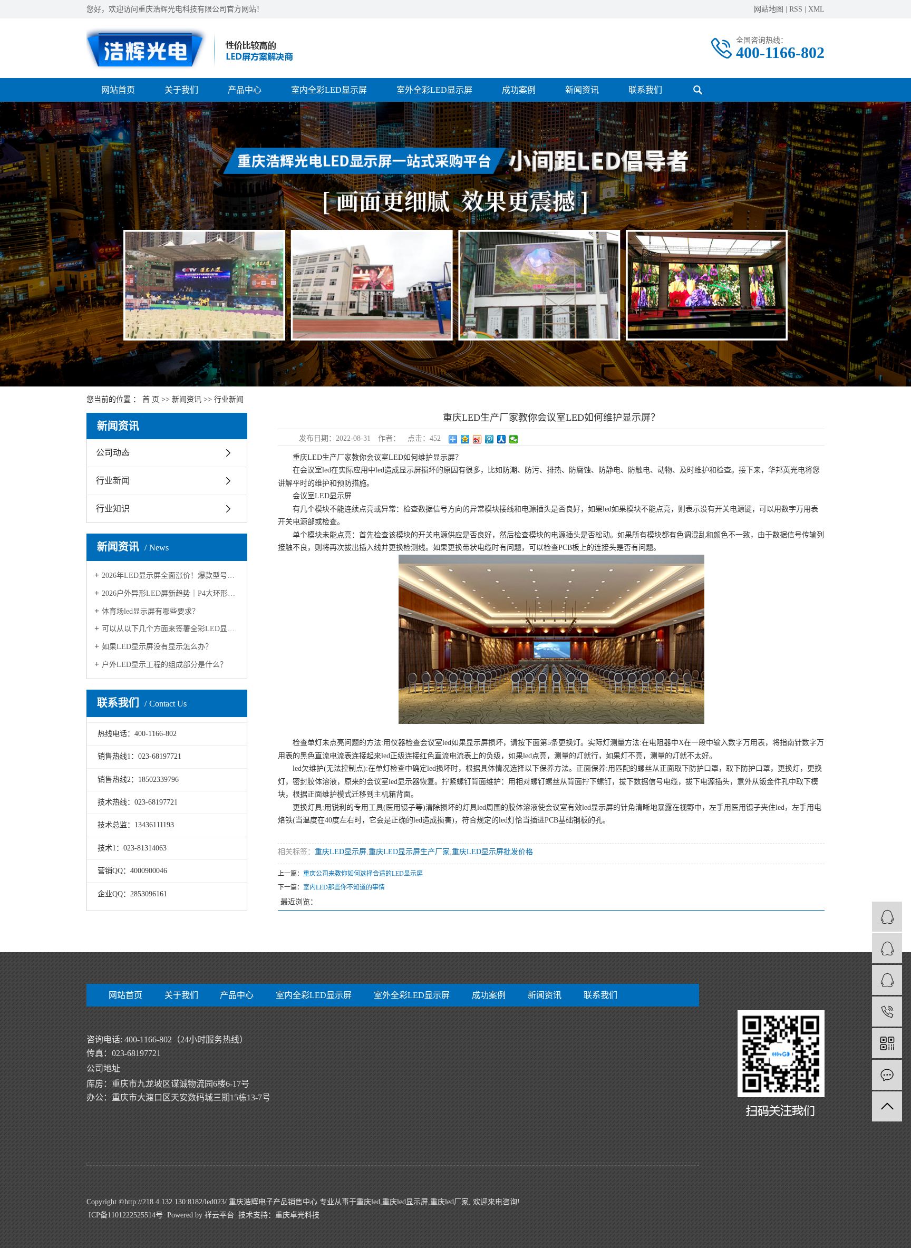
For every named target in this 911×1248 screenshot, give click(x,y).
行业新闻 (229, 399)
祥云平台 (219, 1215)
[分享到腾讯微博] (489, 439)
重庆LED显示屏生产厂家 (409, 852)
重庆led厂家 (449, 1202)
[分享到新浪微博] (477, 439)
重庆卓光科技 (297, 1215)
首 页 (150, 399)
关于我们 (181, 89)
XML (816, 9)
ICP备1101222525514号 (126, 1215)
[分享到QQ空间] (465, 439)
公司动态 (113, 452)
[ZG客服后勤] (887, 980)
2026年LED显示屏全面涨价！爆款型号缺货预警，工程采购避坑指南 (170, 575)
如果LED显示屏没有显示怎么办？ (157, 647)
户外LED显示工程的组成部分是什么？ (164, 665)
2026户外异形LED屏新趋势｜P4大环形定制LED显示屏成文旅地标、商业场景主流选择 (170, 593)
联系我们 (645, 89)
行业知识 (113, 508)
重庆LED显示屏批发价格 (492, 852)
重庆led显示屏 (405, 1202)
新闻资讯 (582, 89)
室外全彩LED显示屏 (434, 89)
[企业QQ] (887, 948)
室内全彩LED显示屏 (329, 89)
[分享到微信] (513, 439)
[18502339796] (887, 1012)
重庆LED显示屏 (340, 852)
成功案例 (519, 89)
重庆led (368, 1202)
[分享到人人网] (501, 439)
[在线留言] (887, 1075)
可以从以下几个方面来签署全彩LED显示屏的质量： (170, 629)
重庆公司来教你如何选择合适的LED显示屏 (363, 873)
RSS (795, 9)
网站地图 (768, 9)
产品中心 (244, 89)
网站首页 (118, 89)
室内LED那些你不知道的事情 (344, 887)
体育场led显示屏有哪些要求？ (150, 611)
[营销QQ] (887, 917)
